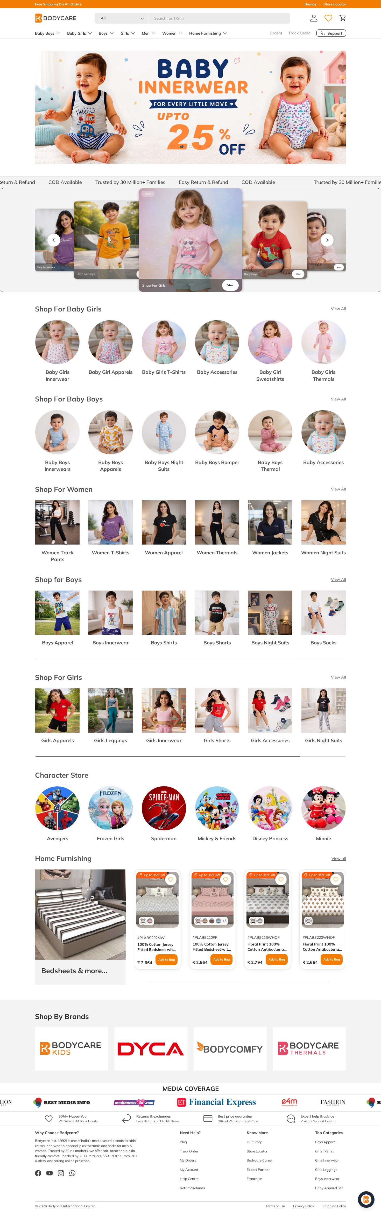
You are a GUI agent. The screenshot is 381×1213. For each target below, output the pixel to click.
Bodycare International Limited (72, 1206)
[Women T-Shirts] (110, 522)
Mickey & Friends (217, 838)
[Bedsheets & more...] (80, 914)
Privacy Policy (303, 1206)
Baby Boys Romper (217, 462)
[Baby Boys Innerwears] (57, 432)
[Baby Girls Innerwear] (57, 342)
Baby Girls (76, 33)
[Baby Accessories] (217, 342)
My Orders (188, 1160)
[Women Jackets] (270, 522)
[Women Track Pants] (57, 522)
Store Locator (334, 4)
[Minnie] (323, 808)
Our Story (254, 1142)
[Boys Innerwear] (110, 613)
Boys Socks (323, 642)
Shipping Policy (334, 1206)
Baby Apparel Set (329, 1188)
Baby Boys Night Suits (164, 465)
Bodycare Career (260, 1160)
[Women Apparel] (164, 522)
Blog (183, 1142)
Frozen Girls (110, 838)
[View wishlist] (328, 18)
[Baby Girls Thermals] (323, 342)
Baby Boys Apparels (110, 465)
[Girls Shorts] (217, 710)
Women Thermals (217, 552)
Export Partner (258, 1169)
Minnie (323, 838)
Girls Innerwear (163, 740)
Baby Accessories (217, 372)
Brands (310, 4)
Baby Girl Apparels (110, 372)
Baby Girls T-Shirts (164, 372)
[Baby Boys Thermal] (270, 432)
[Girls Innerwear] (164, 710)
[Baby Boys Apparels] (110, 432)
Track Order (299, 33)
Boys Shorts (217, 642)
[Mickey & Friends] (217, 808)
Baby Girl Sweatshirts (270, 375)
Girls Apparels (57, 740)
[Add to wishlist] (171, 879)
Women (169, 33)
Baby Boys (44, 33)
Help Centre (189, 1179)
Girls (125, 33)
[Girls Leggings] (110, 710)
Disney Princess (270, 838)
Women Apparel (164, 552)
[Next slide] (327, 240)
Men (146, 33)
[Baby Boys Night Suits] (164, 432)
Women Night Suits (323, 552)
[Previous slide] (53, 240)
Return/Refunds (192, 1188)
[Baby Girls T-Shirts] (164, 342)
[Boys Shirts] (164, 613)
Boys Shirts (164, 642)
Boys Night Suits (270, 642)
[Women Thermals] (217, 522)
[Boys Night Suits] (270, 613)
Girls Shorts (217, 740)
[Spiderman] (164, 808)
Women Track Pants (57, 556)
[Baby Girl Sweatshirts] (270, 342)
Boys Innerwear (111, 642)
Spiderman (164, 838)
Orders (276, 33)
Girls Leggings (110, 740)
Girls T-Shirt (324, 1151)
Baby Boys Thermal (270, 465)
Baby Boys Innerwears (57, 465)
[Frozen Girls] (110, 808)
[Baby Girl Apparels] (110, 342)
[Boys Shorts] (217, 613)
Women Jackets (270, 552)
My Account (189, 1169)
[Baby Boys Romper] (217, 432)
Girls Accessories (270, 740)
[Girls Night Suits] (323, 710)
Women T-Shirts (110, 552)
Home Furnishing (205, 33)
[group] (66, 240)
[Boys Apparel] (57, 613)
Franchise (254, 1179)
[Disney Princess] (270, 808)
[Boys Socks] (323, 613)
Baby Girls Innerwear (57, 375)
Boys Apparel (57, 642)
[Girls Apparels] (57, 710)
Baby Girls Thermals (323, 375)
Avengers (57, 838)
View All (338, 308)
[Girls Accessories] (270, 710)
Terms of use (275, 1206)
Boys (103, 33)
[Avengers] (57, 808)
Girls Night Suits (323, 740)
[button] (343, 18)
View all (338, 858)
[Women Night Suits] (323, 522)
